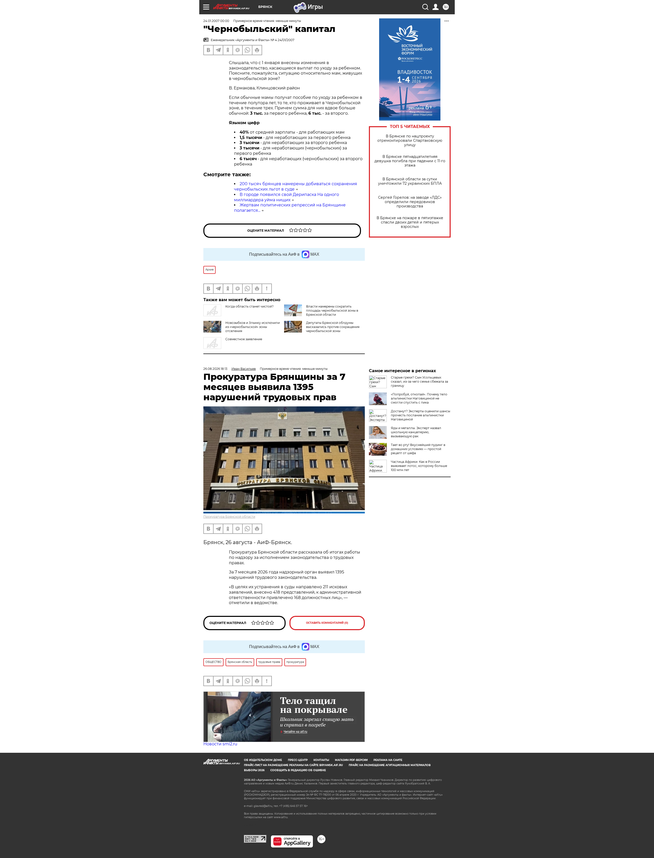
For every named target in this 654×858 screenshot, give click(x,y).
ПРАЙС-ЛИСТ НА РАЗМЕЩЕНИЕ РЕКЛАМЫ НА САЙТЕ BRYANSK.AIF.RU (293, 765)
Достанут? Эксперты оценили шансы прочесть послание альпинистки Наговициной (420, 415)
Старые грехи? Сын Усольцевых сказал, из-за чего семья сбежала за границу (419, 381)
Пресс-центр (298, 760)
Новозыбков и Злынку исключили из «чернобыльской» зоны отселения (252, 327)
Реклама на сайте (387, 760)
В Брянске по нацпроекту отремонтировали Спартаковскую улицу (409, 140)
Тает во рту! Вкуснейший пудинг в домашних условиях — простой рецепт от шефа (418, 449)
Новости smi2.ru (220, 744)
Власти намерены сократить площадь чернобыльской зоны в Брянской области (332, 310)
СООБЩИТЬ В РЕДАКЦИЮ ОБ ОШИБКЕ (298, 770)
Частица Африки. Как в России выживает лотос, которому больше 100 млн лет (419, 466)
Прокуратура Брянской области (229, 517)
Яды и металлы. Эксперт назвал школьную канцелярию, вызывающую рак (416, 432)
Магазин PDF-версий (351, 760)
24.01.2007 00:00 (216, 21)
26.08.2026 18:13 (215, 369)
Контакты (321, 760)
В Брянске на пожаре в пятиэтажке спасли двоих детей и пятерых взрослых (410, 222)
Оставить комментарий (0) (327, 623)
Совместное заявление (243, 339)
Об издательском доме (263, 760)
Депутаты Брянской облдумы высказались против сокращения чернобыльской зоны (332, 327)
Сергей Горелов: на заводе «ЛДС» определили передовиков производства (410, 201)
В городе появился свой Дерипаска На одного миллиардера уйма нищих (286, 197)
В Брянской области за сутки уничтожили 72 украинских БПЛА (410, 181)
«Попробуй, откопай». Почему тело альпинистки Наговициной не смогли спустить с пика (419, 398)
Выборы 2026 (254, 770)
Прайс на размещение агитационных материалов (390, 765)
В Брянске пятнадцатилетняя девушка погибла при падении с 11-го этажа (410, 161)
